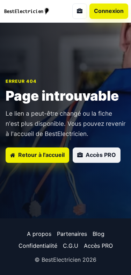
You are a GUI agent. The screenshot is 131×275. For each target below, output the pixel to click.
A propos (39, 233)
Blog (98, 233)
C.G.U (70, 245)
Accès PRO (98, 245)
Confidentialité (38, 245)
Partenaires (72, 233)
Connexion (109, 10)
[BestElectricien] (31, 11)
